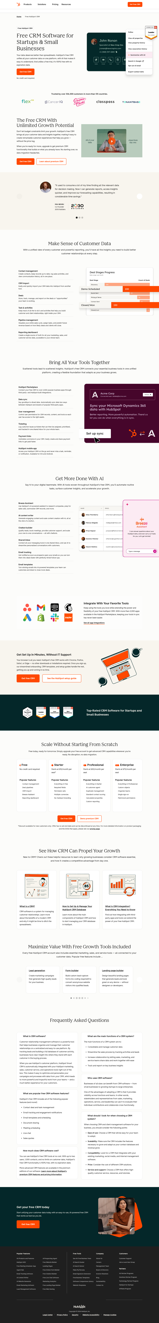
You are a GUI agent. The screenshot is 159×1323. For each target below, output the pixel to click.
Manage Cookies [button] (109, 1315)
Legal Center (48, 1315)
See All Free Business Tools (82, 1258)
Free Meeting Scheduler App (26, 1266)
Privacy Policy (62, 1315)
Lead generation (37, 970)
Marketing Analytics (49, 1281)
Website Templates (79, 1285)
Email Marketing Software (25, 1285)
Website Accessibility (91, 1315)
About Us (99, 1258)
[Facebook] (59, 1299)
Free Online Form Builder (51, 1270)
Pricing (55, 4)
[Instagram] (66, 1299)
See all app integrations (94, 623)
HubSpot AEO (21, 1262)
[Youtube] (72, 1299)
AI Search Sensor (78, 1266)
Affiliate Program (125, 1289)
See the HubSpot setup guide (61, 678)
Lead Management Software (26, 1289)
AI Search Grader (78, 1262)
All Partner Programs (126, 1273)
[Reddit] (93, 1299)
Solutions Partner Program (128, 1277)
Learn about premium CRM (51, 161)
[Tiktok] (99, 1299)
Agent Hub (20, 1270)
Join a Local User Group (127, 1262)
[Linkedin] (86, 1299)
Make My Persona (79, 1270)
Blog (97, 1277)
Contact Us (99, 1285)
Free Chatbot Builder (50, 1274)
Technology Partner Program (128, 1281)
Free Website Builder (50, 1262)
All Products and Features (25, 1258)
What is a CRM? (27, 906)
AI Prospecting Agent (50, 1258)
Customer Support (125, 1258)
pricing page (95, 829)
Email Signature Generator (82, 1274)
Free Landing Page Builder (52, 1285)
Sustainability (100, 1281)
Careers (98, 1262)
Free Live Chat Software (51, 1277)
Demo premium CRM (89, 818)
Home (19, 17)
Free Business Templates (81, 1277)
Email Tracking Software (25, 1274)
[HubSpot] (18, 4)
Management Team (102, 1266)
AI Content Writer (22, 1277)
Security (75, 1315)
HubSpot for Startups (126, 1285)
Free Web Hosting (49, 1289)
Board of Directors (102, 1270)
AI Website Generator (24, 1281)
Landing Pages (48, 1266)
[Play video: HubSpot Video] (112, 141)
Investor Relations (102, 1274)
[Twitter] (79, 1299)
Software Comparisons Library (83, 1281)
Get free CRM (135, 4)
